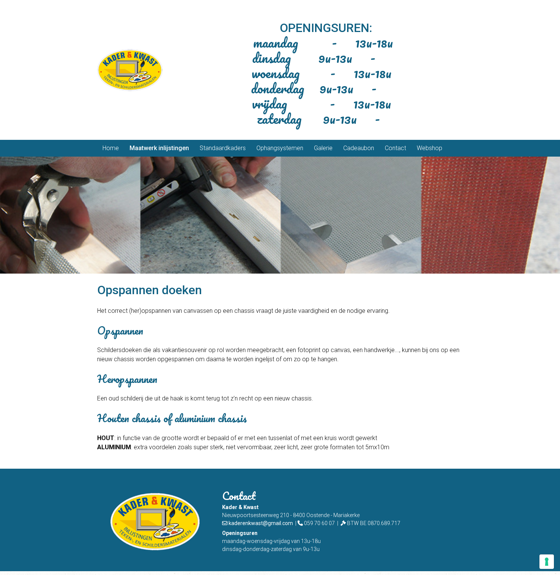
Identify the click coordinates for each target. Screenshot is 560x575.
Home (110, 148)
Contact (395, 148)
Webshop (429, 148)
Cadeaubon (358, 148)
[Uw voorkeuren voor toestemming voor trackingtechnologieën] (546, 561)
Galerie (323, 148)
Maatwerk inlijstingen (159, 148)
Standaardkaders (223, 148)
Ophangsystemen (279, 148)
